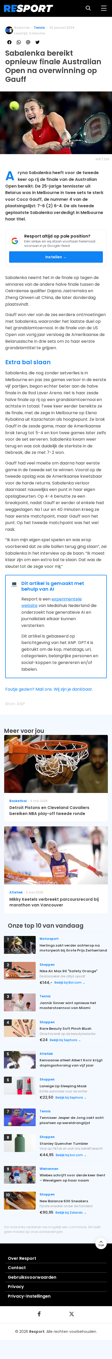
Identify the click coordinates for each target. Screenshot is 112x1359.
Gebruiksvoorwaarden (32, 1277)
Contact (17, 1268)
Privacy (16, 1287)
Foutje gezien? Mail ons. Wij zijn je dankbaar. (49, 689)
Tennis (39, 27)
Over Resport (22, 1258)
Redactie (22, 27)
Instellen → (56, 257)
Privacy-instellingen (29, 1296)
